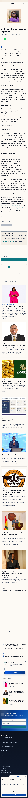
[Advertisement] (14, 608)
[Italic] (4, 257)
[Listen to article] (2, 39)
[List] (9, 257)
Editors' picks (4, 26)
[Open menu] (2, 3)
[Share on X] (8, 39)
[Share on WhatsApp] (5, 39)
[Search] (26, 3)
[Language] (23, 3)
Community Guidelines (6, 772)
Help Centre (3, 755)
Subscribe (14, 263)
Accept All (14, 794)
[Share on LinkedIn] (14, 39)
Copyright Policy (4, 776)
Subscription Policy (5, 774)
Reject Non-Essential (14, 788)
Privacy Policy (4, 768)
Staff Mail (3, 761)
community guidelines (18, 240)
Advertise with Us (4, 757)
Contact (3, 759)
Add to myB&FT (14, 26)
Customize (14, 791)
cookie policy (12, 785)
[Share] (16, 39)
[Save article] (19, 39)
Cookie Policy (4, 770)
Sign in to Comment (14, 259)
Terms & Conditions (5, 766)
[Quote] (7, 257)
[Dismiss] (25, 661)
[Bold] (2, 257)
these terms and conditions (8, 241)
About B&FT (3, 753)
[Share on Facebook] (11, 39)
